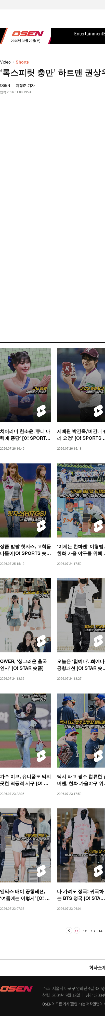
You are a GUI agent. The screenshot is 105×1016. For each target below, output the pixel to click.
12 (85, 931)
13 (93, 931)
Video (5, 61)
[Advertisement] (52, 126)
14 (100, 931)
